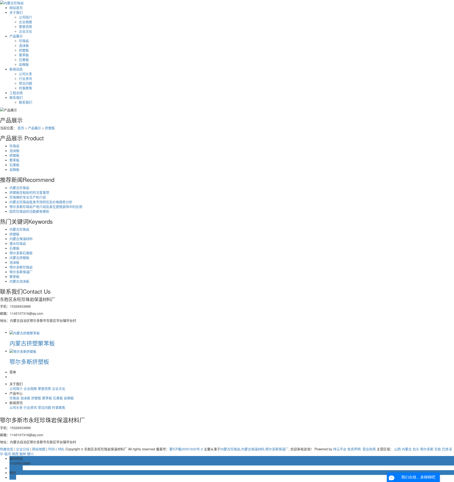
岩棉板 (24, 64)
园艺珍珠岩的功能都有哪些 (29, 211)
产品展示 (16, 36)
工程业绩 (16, 92)
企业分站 (22, 449)
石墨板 (24, 59)
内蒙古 (407, 449)
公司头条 (25, 73)
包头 (416, 449)
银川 (30, 453)
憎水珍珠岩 (17, 243)
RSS (51, 449)
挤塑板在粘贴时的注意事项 (29, 192)
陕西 (15, 453)
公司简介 (25, 17)
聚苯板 (24, 54)
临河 (7, 453)
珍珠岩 (24, 40)
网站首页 (16, 7)
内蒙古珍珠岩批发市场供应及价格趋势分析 (40, 201)
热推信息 (6, 449)
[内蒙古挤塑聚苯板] (24, 332)
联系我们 (16, 97)
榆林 (22, 453)
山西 (397, 449)
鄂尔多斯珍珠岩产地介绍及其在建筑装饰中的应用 (45, 206)
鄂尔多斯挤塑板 (29, 361)
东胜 (437, 449)
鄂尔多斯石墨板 (21, 252)
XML (61, 449)
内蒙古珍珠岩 (19, 187)
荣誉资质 (25, 26)
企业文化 (25, 31)
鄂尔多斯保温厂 (21, 271)
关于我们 (16, 12)
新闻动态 (16, 69)
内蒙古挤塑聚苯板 (32, 343)
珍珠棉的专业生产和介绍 (27, 197)
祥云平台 (339, 449)
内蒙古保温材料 (21, 238)
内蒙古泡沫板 (19, 281)
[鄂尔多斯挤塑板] (22, 351)
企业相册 (25, 21)
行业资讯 (25, 78)
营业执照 (369, 449)
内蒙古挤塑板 (19, 257)
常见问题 (25, 83)
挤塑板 (24, 50)
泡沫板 (24, 45)
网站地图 (38, 449)
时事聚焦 (25, 88)
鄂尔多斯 (426, 449)
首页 (20, 127)
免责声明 (354, 449)
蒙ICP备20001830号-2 (186, 449)
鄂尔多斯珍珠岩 (21, 267)
